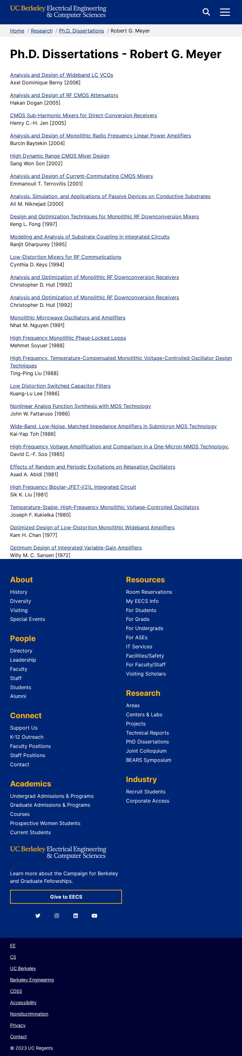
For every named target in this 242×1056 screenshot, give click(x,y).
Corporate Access (147, 801)
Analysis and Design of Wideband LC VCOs (61, 75)
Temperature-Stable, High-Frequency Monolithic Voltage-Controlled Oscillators (104, 507)
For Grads (137, 619)
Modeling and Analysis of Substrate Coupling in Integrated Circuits (90, 237)
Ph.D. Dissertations (81, 30)
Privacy (18, 1025)
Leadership (23, 660)
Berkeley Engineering (32, 979)
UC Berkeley (23, 968)
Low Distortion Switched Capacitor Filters (60, 386)
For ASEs (136, 637)
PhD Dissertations (147, 741)
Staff (16, 678)
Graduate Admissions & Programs (50, 805)
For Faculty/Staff (146, 664)
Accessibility (23, 1002)
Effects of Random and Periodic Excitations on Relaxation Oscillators (92, 467)
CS (13, 957)
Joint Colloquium (146, 751)
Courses (20, 814)
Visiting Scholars (146, 674)
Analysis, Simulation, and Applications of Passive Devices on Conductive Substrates (110, 196)
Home (17, 30)
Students (20, 687)
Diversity (20, 601)
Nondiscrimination (29, 1014)
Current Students (30, 832)
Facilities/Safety (145, 655)
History (18, 592)
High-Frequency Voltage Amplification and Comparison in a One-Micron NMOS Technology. (119, 446)
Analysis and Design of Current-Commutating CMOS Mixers (81, 176)
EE (13, 945)
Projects (136, 723)
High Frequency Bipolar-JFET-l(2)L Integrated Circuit (73, 487)
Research (42, 30)
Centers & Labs (144, 714)
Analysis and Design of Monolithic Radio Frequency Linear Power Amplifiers (100, 135)
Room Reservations (149, 592)
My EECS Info (142, 601)
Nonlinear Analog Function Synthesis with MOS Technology (80, 406)
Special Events (27, 619)
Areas (133, 705)
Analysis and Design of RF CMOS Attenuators (64, 95)
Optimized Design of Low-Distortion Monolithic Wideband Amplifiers (92, 527)
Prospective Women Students (45, 823)
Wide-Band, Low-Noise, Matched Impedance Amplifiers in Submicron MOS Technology (113, 426)
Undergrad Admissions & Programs (52, 796)
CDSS (16, 991)
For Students (141, 610)
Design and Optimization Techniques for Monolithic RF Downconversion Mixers (104, 216)
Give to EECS (66, 897)
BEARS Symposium (148, 760)
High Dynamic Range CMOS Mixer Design (59, 156)
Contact (19, 764)
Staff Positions (27, 755)
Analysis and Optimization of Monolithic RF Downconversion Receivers (94, 277)
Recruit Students (145, 791)
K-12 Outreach (26, 737)
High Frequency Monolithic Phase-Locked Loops (68, 338)
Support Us (23, 728)
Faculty (18, 669)
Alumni (18, 696)
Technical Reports (147, 733)
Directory (21, 650)
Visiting (19, 610)
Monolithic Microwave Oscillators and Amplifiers (67, 317)
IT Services (139, 646)
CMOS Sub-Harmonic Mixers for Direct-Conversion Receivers (83, 115)
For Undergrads (144, 628)
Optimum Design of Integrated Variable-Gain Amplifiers (76, 547)
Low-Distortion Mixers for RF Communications (65, 257)
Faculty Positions (30, 746)
